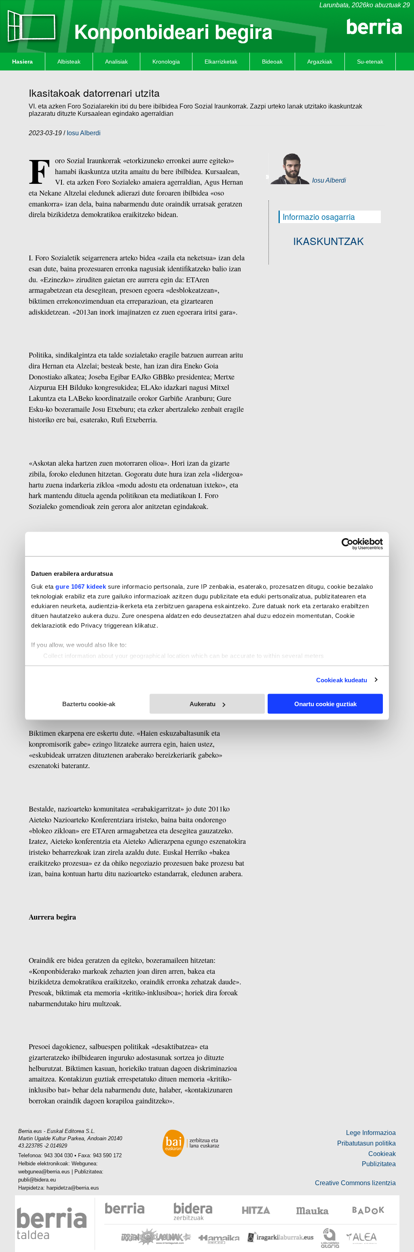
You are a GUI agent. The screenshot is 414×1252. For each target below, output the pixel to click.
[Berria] (374, 25)
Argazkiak (319, 61)
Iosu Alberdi (84, 133)
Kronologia (166, 61)
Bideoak (272, 61)
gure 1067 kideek (80, 586)
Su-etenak (370, 61)
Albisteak (68, 61)
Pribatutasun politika (366, 1143)
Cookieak (382, 1153)
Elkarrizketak (221, 61)
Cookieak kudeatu (342, 679)
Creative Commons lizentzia (355, 1183)
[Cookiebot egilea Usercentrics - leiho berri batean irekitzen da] (347, 544)
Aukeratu (202, 704)
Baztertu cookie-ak (88, 704)
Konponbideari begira (173, 31)
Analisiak (116, 61)
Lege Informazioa (371, 1132)
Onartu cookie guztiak (325, 704)
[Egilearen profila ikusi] (291, 168)
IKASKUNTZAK (328, 240)
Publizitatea (379, 1163)
